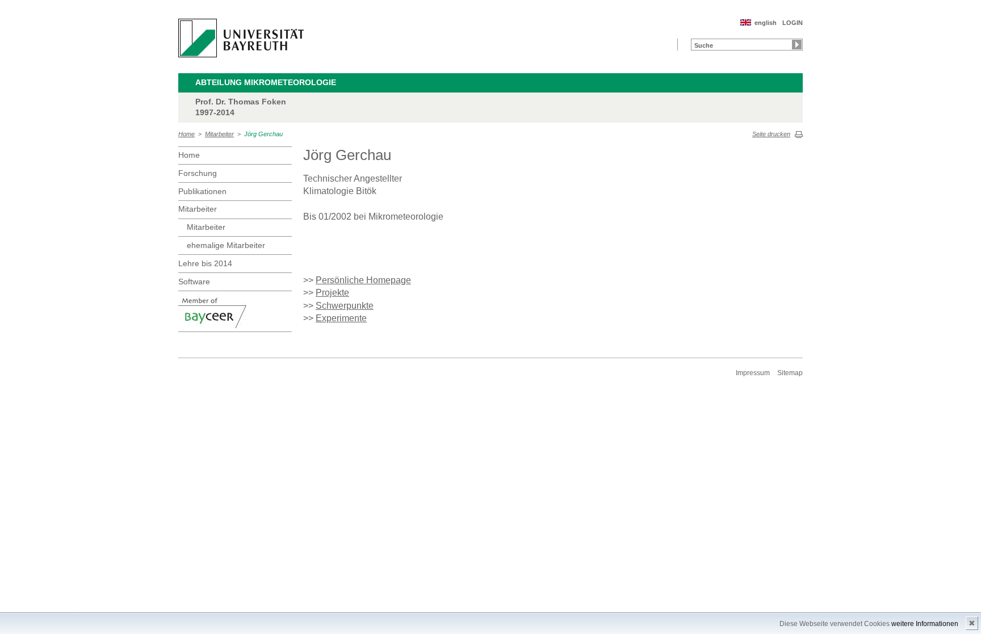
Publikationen (202, 191)
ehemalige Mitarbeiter (226, 245)
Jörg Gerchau (263, 134)
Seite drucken (771, 134)
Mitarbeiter (219, 134)
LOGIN (792, 22)
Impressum (753, 373)
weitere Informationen (924, 624)
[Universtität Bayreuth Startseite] (241, 38)
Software (194, 281)
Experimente (341, 318)
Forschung (197, 173)
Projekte (332, 292)
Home (186, 134)
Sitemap (790, 373)
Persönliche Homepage (363, 280)
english (765, 22)
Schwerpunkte (345, 305)
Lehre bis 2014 (205, 263)
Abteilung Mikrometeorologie (265, 82)
